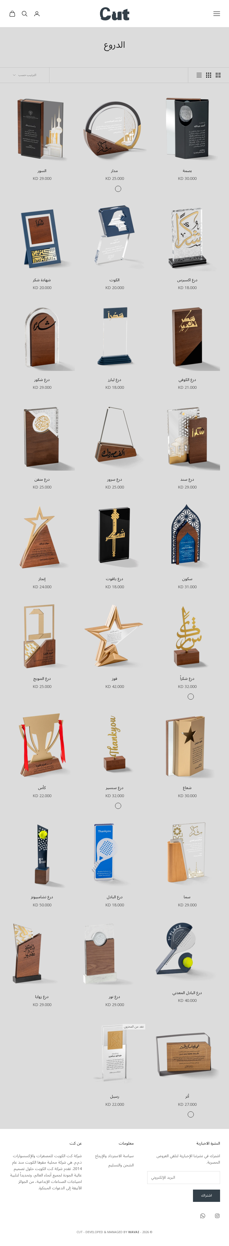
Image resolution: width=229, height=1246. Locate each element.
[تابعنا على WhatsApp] (203, 1216)
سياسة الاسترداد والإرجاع (114, 1156)
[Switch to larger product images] (218, 75)
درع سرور (114, 479)
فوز (114, 678)
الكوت (114, 280)
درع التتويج (42, 678)
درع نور (114, 997)
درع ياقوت (114, 579)
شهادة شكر (42, 280)
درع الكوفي (187, 380)
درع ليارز (114, 380)
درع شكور (42, 380)
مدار (114, 171)
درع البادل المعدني (187, 993)
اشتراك (206, 1195)
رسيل (114, 1096)
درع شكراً (187, 678)
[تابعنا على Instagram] (217, 1216)
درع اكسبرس (187, 280)
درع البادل (115, 897)
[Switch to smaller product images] (208, 75)
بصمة (187, 171)
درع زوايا (42, 997)
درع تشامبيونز (42, 897)
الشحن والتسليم (121, 1165)
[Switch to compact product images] (199, 75)
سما (187, 897)
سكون (187, 579)
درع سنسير (114, 788)
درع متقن (42, 479)
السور (42, 171)
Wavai (133, 1232)
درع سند (187, 479)
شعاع (187, 788)
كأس (42, 788)
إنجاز (42, 579)
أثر (187, 1096)
